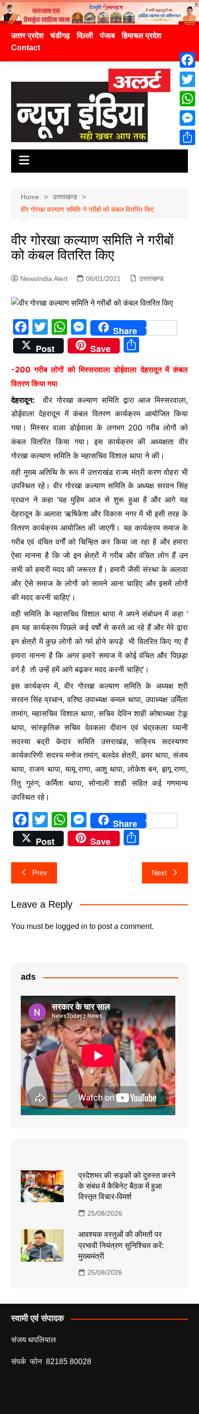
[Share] (187, 137)
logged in (71, 926)
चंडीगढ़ (60, 35)
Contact (25, 48)
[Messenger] (187, 118)
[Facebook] (187, 60)
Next (159, 873)
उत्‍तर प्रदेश (27, 35)
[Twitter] (187, 79)
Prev (39, 873)
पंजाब (107, 35)
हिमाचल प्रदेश (141, 35)
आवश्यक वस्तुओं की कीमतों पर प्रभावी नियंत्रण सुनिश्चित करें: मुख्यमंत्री (121, 1245)
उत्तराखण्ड (151, 278)
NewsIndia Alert (44, 278)
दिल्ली (85, 35)
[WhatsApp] (187, 98)
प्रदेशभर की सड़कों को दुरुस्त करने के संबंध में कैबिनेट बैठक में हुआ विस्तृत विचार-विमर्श (126, 1186)
